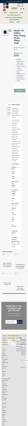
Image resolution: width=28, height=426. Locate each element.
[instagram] (4, 7)
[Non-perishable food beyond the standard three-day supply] (20, 254)
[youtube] (4, 10)
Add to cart (19, 90)
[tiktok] (7, 7)
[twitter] (7, 4)
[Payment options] (23, 367)
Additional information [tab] (9, 108)
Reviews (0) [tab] (9, 113)
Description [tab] (9, 104)
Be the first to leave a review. (19, 48)
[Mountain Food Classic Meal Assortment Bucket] (20, 273)
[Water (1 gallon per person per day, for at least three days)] (8, 254)
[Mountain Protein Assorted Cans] (8, 273)
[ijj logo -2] (14, 8)
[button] (10, 30)
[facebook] (4, 4)
